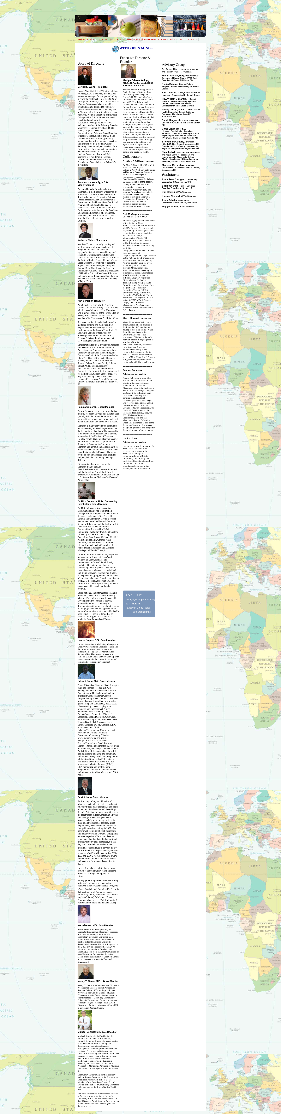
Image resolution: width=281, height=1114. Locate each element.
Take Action (176, 39)
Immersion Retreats (144, 39)
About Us (92, 39)
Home (81, 39)
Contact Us (191, 39)
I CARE (127, 39)
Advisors (163, 39)
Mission (103, 39)
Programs (115, 39)
